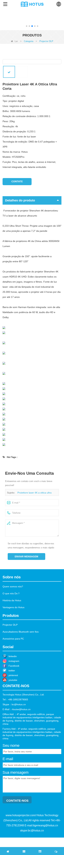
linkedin (13, 656)
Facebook (14, 665)
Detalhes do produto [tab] (20, 200)
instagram (14, 661)
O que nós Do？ (11, 593)
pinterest (13, 675)
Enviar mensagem (26, 556)
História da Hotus (12, 600)
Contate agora (17, 182)
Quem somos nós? (13, 586)
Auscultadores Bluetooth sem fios (21, 631)
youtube (13, 680)
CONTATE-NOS (17, 800)
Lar (16, 41)
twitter (12, 670)
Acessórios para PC (13, 638)
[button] (26, 26)
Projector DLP (10, 624)
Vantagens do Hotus (13, 607)
